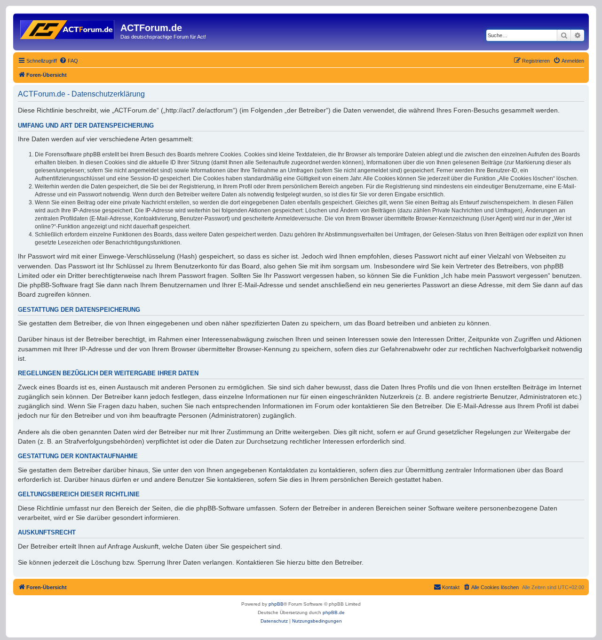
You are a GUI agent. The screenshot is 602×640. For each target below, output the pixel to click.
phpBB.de (334, 612)
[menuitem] (68, 60)
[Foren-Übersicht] (68, 28)
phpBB (276, 604)
